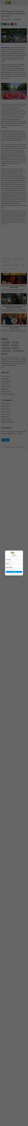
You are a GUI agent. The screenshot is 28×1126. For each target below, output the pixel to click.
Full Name (8, 559)
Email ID (7, 563)
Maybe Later (14, 573)
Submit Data (14, 571)
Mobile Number (9, 567)
